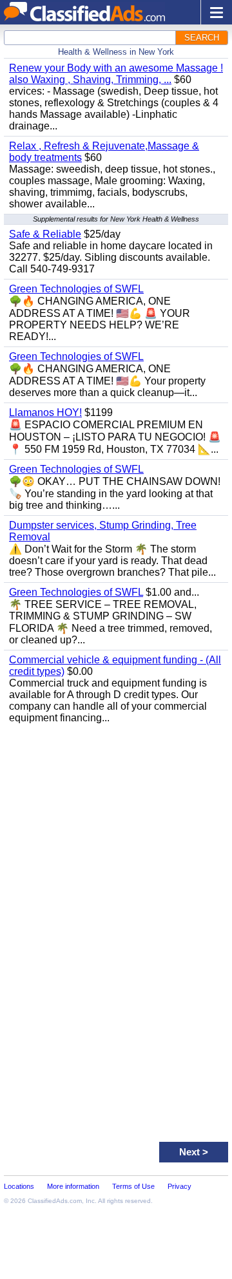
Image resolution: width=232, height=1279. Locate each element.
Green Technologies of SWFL (76, 288)
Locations (19, 1186)
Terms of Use (133, 1186)
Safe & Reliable (45, 234)
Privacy (179, 1186)
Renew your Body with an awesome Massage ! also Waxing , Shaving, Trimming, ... (116, 73)
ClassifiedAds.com (55, 1200)
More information (73, 1186)
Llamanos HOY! (45, 412)
